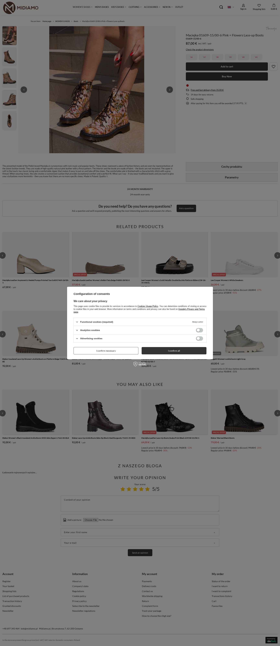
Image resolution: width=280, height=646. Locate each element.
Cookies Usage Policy (148, 306)
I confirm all (174, 350)
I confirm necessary (106, 350)
